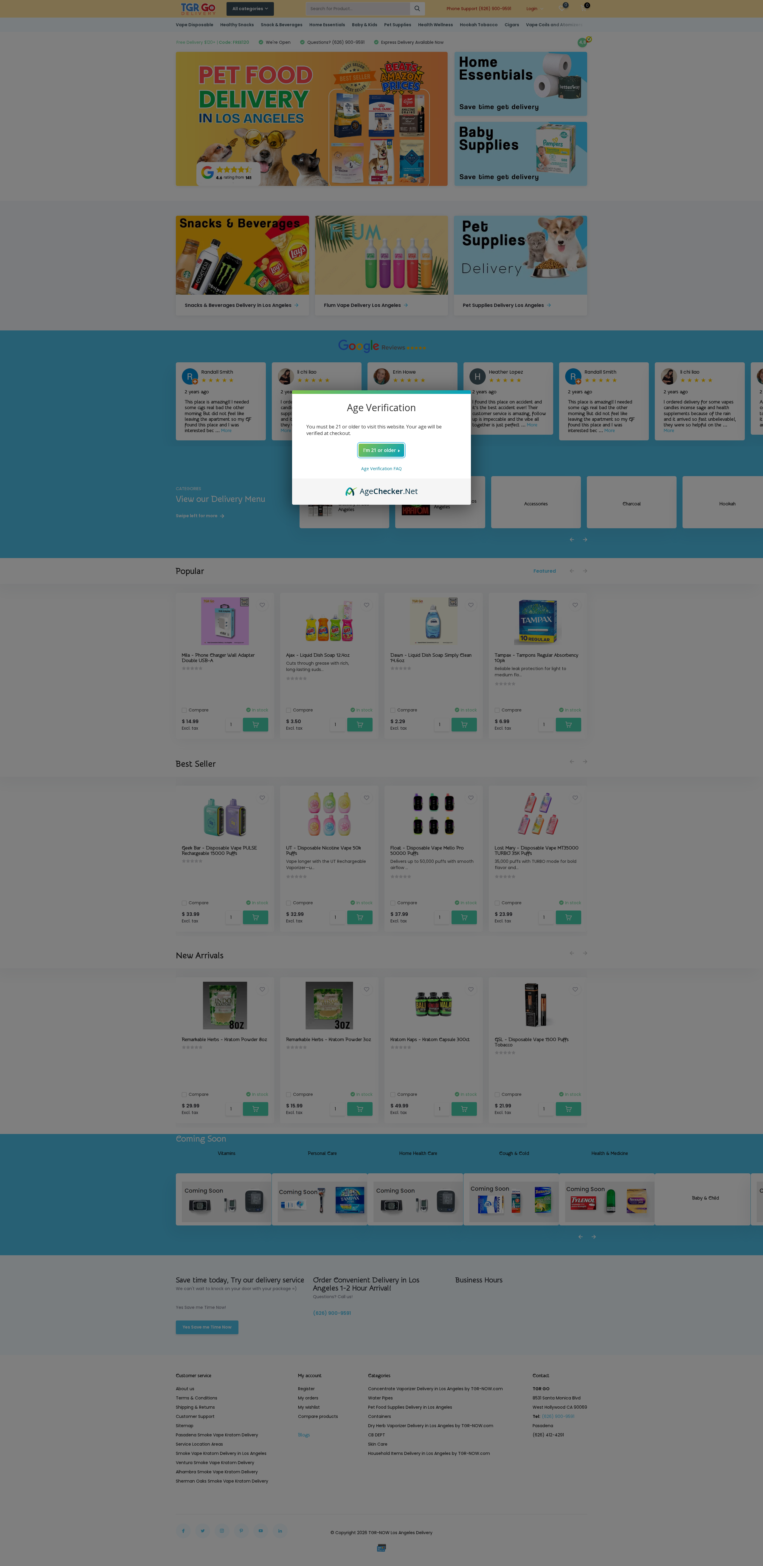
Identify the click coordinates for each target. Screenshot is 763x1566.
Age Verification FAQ (381, 468)
